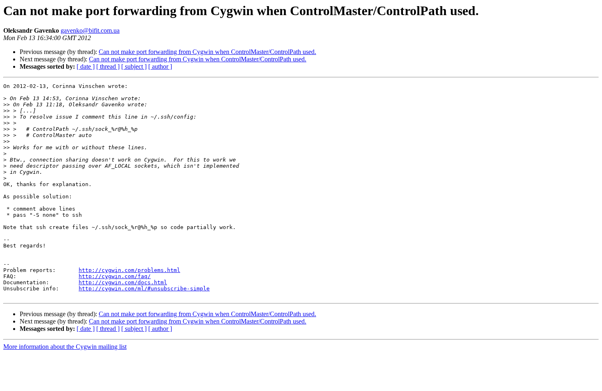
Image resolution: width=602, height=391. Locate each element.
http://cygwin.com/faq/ (115, 276)
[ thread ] (108, 66)
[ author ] (160, 66)
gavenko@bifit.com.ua (90, 30)
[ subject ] (134, 66)
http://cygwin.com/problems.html (129, 270)
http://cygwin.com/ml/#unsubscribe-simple (144, 288)
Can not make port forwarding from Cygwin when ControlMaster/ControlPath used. (207, 51)
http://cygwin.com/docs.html (123, 282)
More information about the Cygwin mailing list (65, 346)
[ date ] (86, 66)
